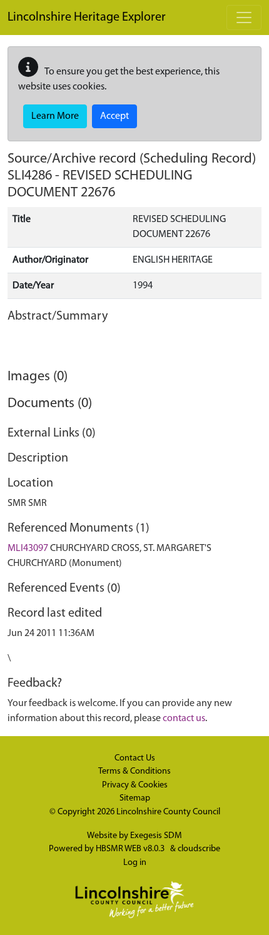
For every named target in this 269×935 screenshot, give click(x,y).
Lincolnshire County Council (168, 812)
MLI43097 (28, 548)
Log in (134, 862)
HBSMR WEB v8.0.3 (131, 849)
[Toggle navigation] (243, 17)
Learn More (55, 116)
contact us (184, 719)
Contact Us (134, 758)
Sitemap (134, 798)
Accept (114, 116)
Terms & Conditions (134, 771)
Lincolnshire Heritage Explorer (87, 17)
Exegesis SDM (156, 836)
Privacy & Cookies (135, 785)
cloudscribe (199, 849)
